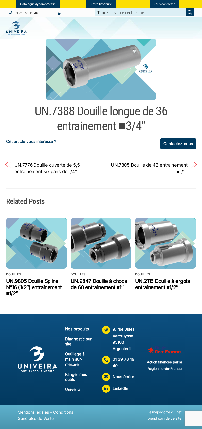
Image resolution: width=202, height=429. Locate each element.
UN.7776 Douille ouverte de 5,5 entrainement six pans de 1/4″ (47, 168)
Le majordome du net (164, 412)
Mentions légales (33, 412)
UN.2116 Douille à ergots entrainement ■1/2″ (162, 284)
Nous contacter (164, 4)
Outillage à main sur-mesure (75, 359)
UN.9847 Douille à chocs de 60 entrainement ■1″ (99, 284)
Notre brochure (101, 4)
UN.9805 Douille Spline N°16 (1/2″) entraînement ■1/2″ (34, 287)
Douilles (13, 274)
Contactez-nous (178, 143)
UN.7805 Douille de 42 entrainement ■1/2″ (149, 168)
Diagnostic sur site (78, 342)
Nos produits (77, 328)
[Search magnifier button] (190, 12)
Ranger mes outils (76, 377)
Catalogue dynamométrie (38, 4)
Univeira (72, 389)
